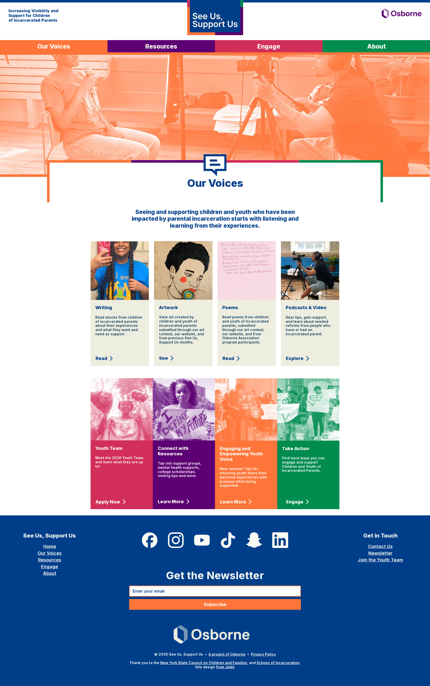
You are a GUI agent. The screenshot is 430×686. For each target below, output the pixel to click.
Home (49, 546)
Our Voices (50, 553)
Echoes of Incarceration (278, 663)
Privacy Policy (263, 654)
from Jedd (225, 667)
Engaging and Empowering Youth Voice (241, 454)
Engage (49, 566)
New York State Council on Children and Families (203, 663)
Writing (103, 307)
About (49, 573)
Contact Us (380, 546)
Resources (49, 559)
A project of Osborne (227, 654)
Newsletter (380, 553)
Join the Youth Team (380, 559)
